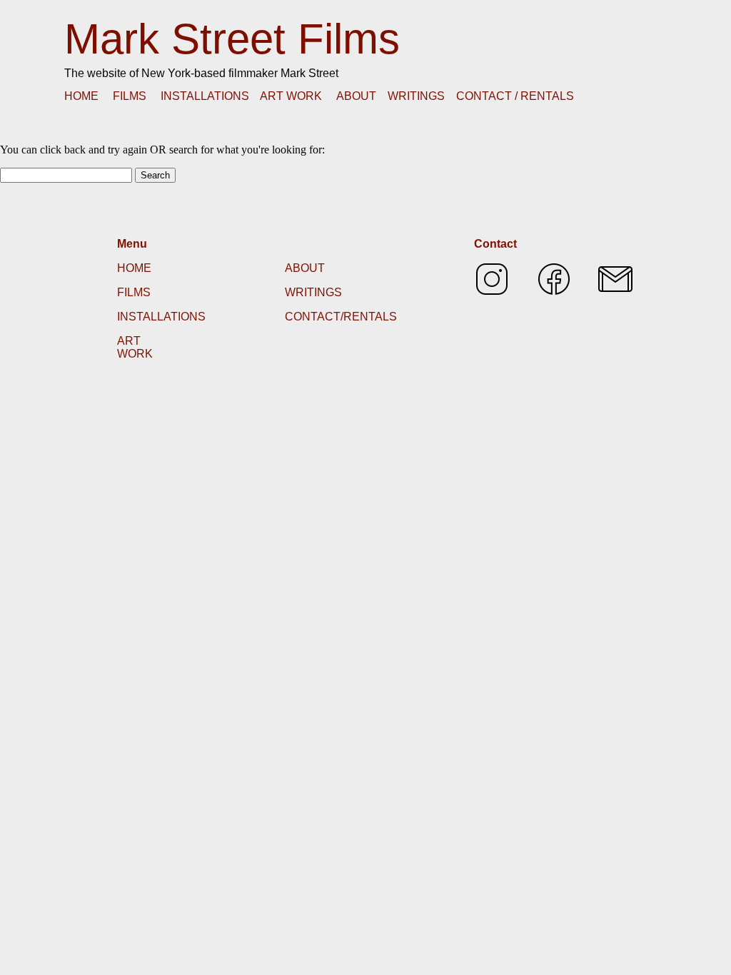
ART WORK (291, 96)
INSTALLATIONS (205, 96)
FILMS (129, 96)
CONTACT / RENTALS (515, 96)
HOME (81, 96)
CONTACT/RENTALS (341, 316)
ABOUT (356, 96)
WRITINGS (416, 96)
